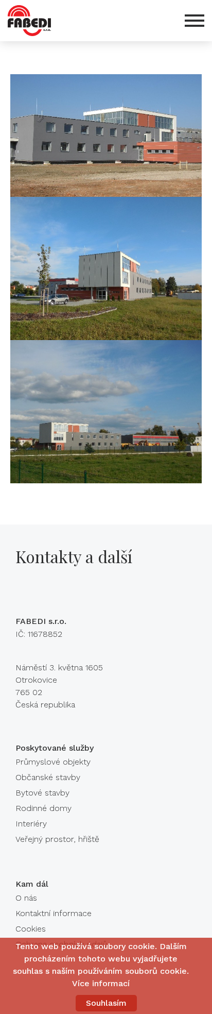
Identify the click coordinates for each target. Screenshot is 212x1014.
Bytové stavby (42, 793)
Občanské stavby (47, 777)
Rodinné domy (43, 808)
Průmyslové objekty (53, 762)
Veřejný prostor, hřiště (57, 839)
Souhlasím (106, 1003)
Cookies (30, 929)
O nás (26, 898)
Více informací (101, 983)
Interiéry (31, 824)
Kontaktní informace (53, 913)
